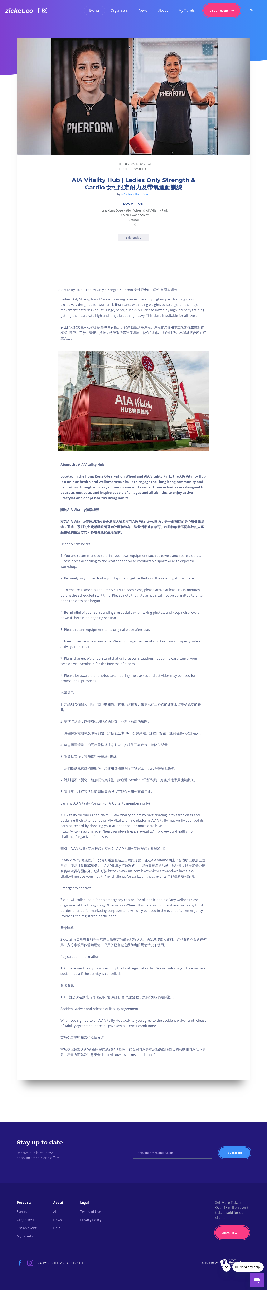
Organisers (119, 10)
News (143, 10)
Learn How (229, 1233)
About (163, 10)
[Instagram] (44, 10)
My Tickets (187, 10)
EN (251, 10)
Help (56, 1228)
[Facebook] (39, 10)
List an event (219, 11)
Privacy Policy (90, 1220)
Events (94, 10)
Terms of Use (90, 1211)
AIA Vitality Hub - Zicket (135, 194)
